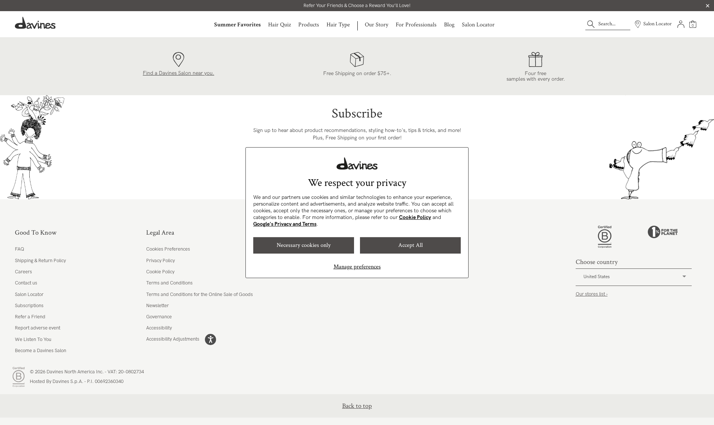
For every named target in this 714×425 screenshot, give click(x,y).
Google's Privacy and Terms (284, 224)
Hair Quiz (279, 25)
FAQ (19, 249)
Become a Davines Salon (40, 351)
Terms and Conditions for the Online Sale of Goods (199, 294)
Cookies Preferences (168, 249)
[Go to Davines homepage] (35, 23)
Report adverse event (37, 328)
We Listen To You (33, 339)
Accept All (410, 245)
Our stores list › (592, 294)
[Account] (680, 24)
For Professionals (416, 25)
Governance (159, 317)
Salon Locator (478, 25)
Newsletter (157, 306)
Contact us (26, 283)
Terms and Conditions (169, 283)
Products (308, 25)
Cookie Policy (415, 217)
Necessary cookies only (304, 245)
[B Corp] (605, 237)
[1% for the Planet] (663, 237)
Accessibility (159, 328)
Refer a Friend (30, 317)
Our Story (376, 25)
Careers (23, 272)
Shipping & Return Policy (40, 261)
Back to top (357, 406)
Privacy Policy (160, 261)
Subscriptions (29, 306)
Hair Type (338, 25)
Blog (449, 25)
